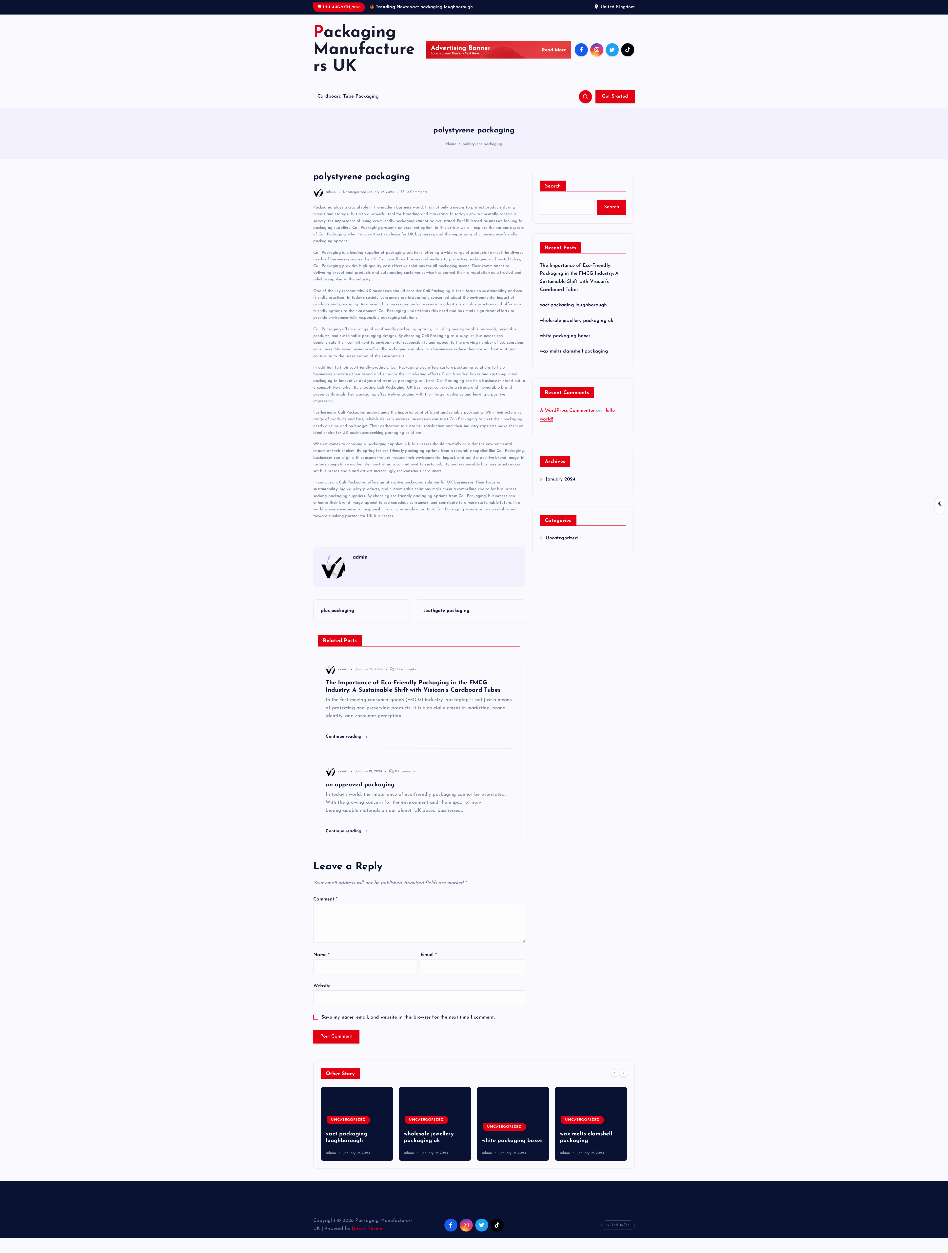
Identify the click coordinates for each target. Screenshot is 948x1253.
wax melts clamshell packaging (574, 351)
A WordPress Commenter (567, 410)
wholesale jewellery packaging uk (576, 320)
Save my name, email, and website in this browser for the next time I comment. (408, 1017)
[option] (357, 1124)
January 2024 (560, 479)
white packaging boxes (565, 336)
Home (451, 144)
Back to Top (621, 1225)
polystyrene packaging (482, 144)
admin (331, 192)
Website (322, 986)
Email (428, 955)
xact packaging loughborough (573, 305)
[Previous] (614, 1073)
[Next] (623, 1073)
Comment (325, 899)
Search (553, 186)
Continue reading (344, 736)
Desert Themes (368, 1229)
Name (321, 955)
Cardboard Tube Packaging (348, 96)
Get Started (615, 96)
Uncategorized (354, 192)
